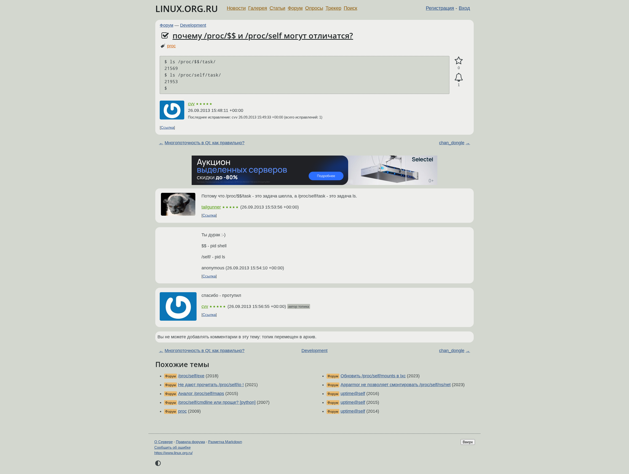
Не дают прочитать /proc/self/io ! (211, 384)
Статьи (277, 8)
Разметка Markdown (225, 442)
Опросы (314, 8)
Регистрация (440, 8)
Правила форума (190, 442)
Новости (236, 8)
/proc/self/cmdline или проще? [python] (217, 402)
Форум (295, 8)
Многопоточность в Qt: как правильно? (204, 142)
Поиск (350, 8)
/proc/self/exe (191, 375)
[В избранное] (459, 61)
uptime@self (353, 393)
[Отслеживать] (459, 77)
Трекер (333, 8)
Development (193, 25)
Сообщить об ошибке (172, 447)
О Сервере (163, 442)
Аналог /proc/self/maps (201, 393)
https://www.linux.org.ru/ (173, 453)
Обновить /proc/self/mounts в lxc (373, 375)
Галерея (257, 8)
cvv (191, 103)
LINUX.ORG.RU (186, 9)
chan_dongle (451, 142)
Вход (464, 8)
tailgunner (211, 207)
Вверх (468, 442)
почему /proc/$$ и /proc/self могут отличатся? (262, 35)
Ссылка (167, 127)
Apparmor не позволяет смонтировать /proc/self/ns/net (396, 384)
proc (171, 45)
